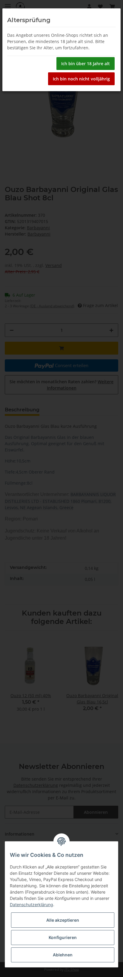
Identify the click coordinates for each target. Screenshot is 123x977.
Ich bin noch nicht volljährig (81, 79)
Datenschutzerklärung (31, 904)
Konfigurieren (63, 937)
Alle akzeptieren (62, 920)
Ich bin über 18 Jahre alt (85, 63)
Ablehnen (63, 954)
